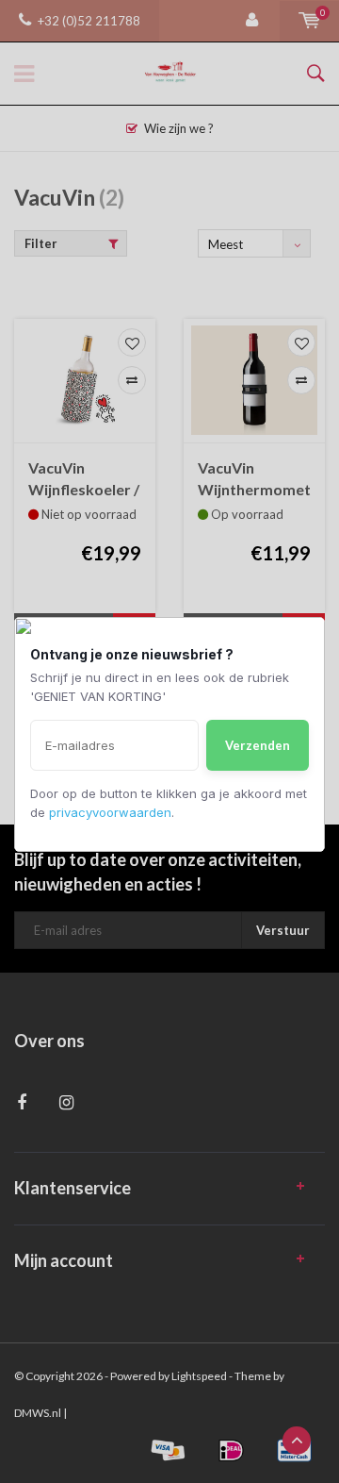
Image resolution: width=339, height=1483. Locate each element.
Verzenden (257, 745)
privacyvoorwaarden (110, 812)
